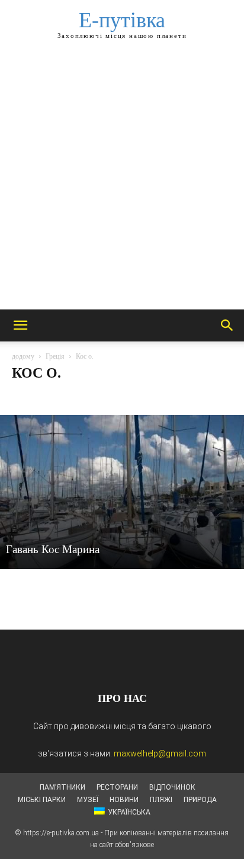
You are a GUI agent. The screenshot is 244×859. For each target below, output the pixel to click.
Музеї (87, 800)
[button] (20, 325)
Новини (124, 800)
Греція (55, 356)
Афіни (84, 396)
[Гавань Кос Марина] (122, 492)
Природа (200, 800)
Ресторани (117, 787)
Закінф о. (194, 396)
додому (23, 356)
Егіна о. (156, 396)
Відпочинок (172, 787)
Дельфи (119, 396)
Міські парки (42, 800)
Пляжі (161, 800)
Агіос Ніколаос (40, 396)
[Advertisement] (122, 181)
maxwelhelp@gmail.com (160, 753)
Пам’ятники (62, 787)
